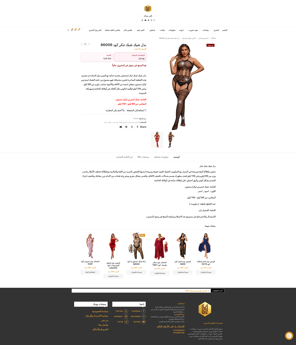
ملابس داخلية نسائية (112, 30)
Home (213, 38)
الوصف (176, 157)
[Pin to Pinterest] (126, 127)
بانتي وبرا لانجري (95, 30)
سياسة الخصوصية (100, 311)
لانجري (216, 30)
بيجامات (206, 30)
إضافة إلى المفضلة (135, 110)
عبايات (162, 30)
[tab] (176, 157)
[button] (209, 291)
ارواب (181, 30)
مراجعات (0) (143, 157)
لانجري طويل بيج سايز (189, 38)
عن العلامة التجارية (124, 157)
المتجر (224, 30)
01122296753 (178, 330)
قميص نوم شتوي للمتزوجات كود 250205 (113, 265)
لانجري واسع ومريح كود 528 (196, 291)
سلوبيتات (172, 30)
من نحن (104, 320)
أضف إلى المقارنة (114, 110)
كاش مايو (141, 30)
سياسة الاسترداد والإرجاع (97, 316)
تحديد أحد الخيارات (206, 272)
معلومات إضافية (161, 157)
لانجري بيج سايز (203, 38)
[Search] (68, 30)
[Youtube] (145, 20)
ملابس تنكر (128, 30)
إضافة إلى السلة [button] (90, 272)
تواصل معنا (103, 325)
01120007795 (178, 333)
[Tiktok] (142, 20)
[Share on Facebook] (137, 127)
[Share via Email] (121, 127)
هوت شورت (193, 30)
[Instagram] (151, 20)
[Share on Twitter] (132, 127)
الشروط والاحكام (100, 329)
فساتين (152, 30)
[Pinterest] (148, 20)
